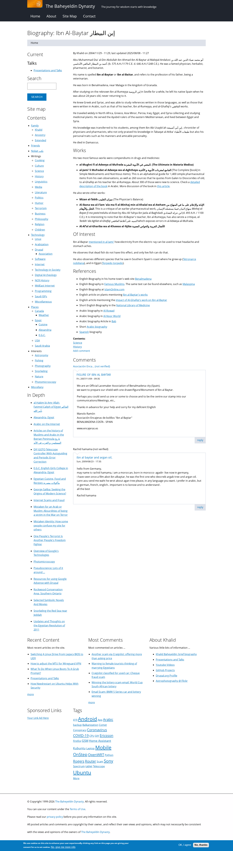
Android (87, 718)
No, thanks (200, 845)
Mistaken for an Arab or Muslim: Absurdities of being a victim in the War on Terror (51, 511)
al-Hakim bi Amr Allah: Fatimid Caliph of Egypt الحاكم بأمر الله (51, 406)
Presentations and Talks (48, 70)
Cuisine (43, 324)
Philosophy (41, 219)
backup (77, 725)
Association (45, 253)
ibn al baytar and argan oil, (94, 457)
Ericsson (106, 735)
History (77, 346)
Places (35, 307)
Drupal (39, 249)
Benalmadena (143, 279)
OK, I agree (184, 845)
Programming (43, 291)
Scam (100, 761)
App (100, 720)
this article (163, 186)
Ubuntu (82, 772)
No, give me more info (63, 847)
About (51, 16)
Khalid (38, 129)
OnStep (80, 754)
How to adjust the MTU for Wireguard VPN (56, 663)
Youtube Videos (165, 665)
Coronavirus (97, 729)
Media (38, 187)
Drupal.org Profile (166, 675)
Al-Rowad (108, 310)
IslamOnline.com (114, 289)
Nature (39, 376)
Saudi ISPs (41, 296)
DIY (97, 736)
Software (40, 259)
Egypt (38, 320)
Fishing (39, 360)
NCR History (42, 280)
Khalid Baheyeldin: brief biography (176, 654)
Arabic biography (97, 326)
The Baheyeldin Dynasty (69, 801)
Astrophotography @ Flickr (172, 681)
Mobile (103, 747)
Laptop (90, 748)
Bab (114, 321)
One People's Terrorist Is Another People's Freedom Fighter (50, 540)
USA (37, 340)
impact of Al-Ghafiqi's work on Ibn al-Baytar (141, 300)
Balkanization (90, 725)
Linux (38, 239)
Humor (39, 203)
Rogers (78, 761)
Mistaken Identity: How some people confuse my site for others (51, 525)
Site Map (70, 16)
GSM (85, 741)
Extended (40, 140)
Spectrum (79, 766)
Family (35, 125)
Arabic (108, 719)
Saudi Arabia (42, 345)
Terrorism (41, 208)
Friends (35, 145)
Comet (103, 725)
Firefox (77, 741)
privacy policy (55, 816)
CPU (91, 736)
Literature (41, 192)
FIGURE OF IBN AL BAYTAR (94, 374)
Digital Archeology (46, 275)
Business (40, 213)
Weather (44, 315)
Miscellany (37, 387)
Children (40, 229)
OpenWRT (96, 754)
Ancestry (40, 135)
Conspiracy (79, 730)
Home (35, 16)
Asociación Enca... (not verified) (91, 366)
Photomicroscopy (45, 382)
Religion (39, 224)
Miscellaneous (43, 301)
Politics (39, 197)
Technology (38, 235)
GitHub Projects (165, 670)
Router (90, 761)
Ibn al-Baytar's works (135, 294)
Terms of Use (77, 809)
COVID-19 (81, 735)
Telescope (99, 766)
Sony (108, 761)
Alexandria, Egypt (44, 417)
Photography (43, 366)
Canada (39, 311)
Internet (40, 264)
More (76, 778)
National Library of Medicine (133, 305)
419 (75, 720)
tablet (88, 766)
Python (109, 755)
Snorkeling (41, 371)
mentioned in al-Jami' (101, 242)
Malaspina (189, 284)
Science (77, 342)
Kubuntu (79, 748)
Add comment (81, 351)
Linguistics (41, 181)
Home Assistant (100, 741)
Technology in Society (47, 270)
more (30, 694)
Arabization (42, 244)
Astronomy (41, 355)
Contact (89, 16)
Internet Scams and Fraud (49, 500)
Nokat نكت (37, 151)
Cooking (40, 160)
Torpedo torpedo (112, 263)
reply (200, 440)
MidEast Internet (45, 285)
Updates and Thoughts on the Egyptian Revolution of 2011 (49, 625)
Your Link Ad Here (38, 718)
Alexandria (45, 330)
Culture (39, 165)
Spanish (84, 332)
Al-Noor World (111, 316)
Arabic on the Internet (47, 424)
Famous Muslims (114, 284)
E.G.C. (42, 335)
